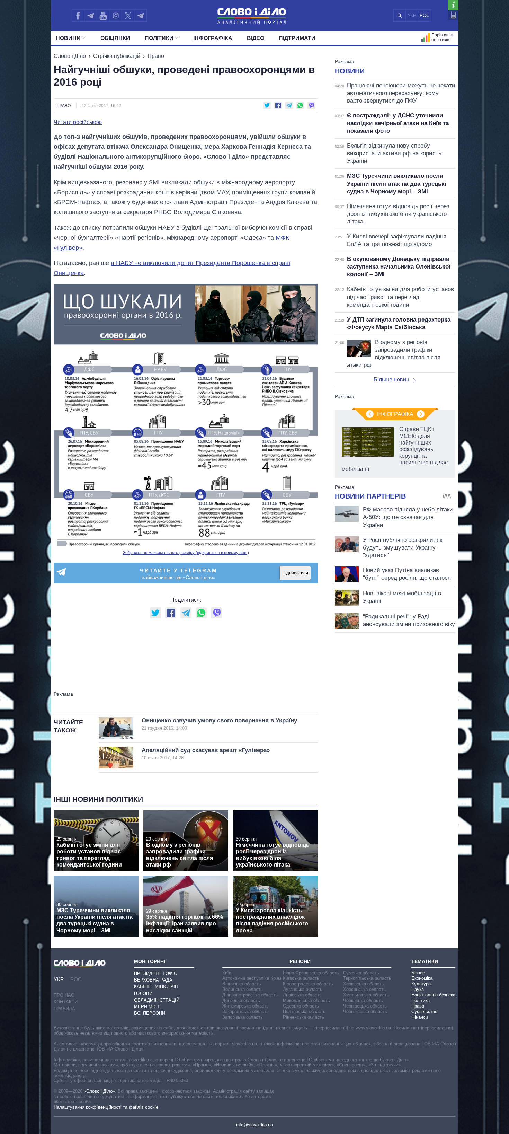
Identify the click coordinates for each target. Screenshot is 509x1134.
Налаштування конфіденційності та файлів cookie (106, 1107)
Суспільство (424, 1011)
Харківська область (363, 983)
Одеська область (301, 1006)
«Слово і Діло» (99, 1091)
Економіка (421, 978)
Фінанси (419, 1017)
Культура (421, 983)
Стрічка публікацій (116, 56)
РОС (424, 15)
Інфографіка (212, 38)
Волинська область (242, 989)
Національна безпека (433, 994)
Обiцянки (115, 38)
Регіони (300, 961)
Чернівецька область (365, 1006)
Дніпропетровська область (250, 994)
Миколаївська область (306, 1000)
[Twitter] (128, 15)
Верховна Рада (153, 980)
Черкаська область (363, 1000)
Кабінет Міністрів (156, 986)
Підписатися (295, 572)
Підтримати (297, 38)
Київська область (301, 978)
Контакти (66, 1001)
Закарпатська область (245, 1011)
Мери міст (147, 1006)
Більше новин (391, 380)
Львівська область (302, 994)
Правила (64, 1008)
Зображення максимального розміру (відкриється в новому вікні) (186, 552)
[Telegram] (90, 15)
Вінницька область (241, 983)
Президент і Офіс (155, 973)
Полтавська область (304, 1011)
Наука (417, 989)
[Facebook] (78, 15)
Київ (226, 972)
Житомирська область (245, 1006)
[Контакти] (453, 15)
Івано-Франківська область (311, 972)
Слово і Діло (70, 56)
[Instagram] (115, 15)
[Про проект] (453, 5)
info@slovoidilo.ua (254, 1124)
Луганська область (302, 989)
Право (156, 56)
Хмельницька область (366, 994)
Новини (68, 38)
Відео (255, 38)
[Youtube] (103, 15)
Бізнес (418, 972)
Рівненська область (303, 1017)
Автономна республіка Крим (251, 978)
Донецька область (241, 1000)
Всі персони (149, 1013)
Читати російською (78, 122)
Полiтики (159, 38)
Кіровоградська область (308, 983)
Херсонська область (364, 989)
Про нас (64, 995)
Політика (420, 1000)
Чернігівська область (365, 1011)
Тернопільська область (367, 978)
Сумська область (361, 972)
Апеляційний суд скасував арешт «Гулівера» (206, 754)
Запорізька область (242, 1017)
